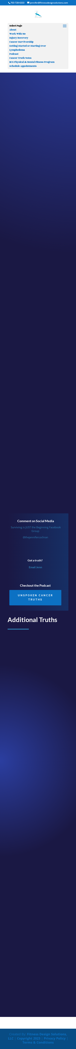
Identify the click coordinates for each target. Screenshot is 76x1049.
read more (16, 746)
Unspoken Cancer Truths (35, 597)
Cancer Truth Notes (20, 58)
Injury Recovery (18, 38)
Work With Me (17, 34)
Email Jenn (35, 567)
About (12, 30)
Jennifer (23, 72)
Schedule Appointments (23, 66)
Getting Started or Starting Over (27, 46)
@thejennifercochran (35, 537)
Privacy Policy (55, 1038)
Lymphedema (17, 50)
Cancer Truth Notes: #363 (26, 949)
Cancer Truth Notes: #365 (26, 706)
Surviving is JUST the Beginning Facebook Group (35, 529)
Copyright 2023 (28, 1038)
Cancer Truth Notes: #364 (26, 827)
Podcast (13, 54)
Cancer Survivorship (21, 42)
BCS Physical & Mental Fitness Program (31, 62)
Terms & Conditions (38, 1042)
